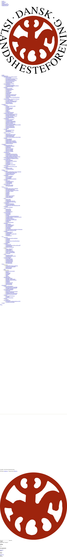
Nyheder (4, 328)
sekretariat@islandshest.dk (6, 447)
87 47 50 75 (3, 446)
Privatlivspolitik (2, 454)
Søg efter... (10, 540)
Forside (1, 328)
